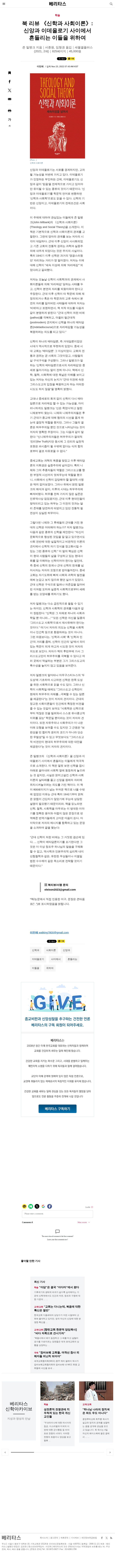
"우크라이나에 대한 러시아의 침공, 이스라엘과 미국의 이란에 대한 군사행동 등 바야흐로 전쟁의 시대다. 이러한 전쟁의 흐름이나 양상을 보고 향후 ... (57, 1431)
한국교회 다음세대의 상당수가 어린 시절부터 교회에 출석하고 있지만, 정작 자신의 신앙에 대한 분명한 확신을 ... (57, 1318)
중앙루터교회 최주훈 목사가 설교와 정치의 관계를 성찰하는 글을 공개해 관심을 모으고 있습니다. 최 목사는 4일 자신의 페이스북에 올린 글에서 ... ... (96, 1428)
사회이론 (51, 950)
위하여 (49, 968)
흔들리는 (72, 959)
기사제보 (75, 1538)
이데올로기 (38, 959)
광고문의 (54, 1538)
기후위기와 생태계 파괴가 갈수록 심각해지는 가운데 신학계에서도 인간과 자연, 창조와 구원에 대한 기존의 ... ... (57, 1295)
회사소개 (44, 1538)
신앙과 (66, 950)
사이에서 (56, 959)
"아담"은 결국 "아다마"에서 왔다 (59, 1287)
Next (110, 1452)
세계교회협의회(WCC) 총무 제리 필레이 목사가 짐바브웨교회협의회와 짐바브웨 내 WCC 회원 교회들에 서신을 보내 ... (57, 1364)
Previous (5, 1452)
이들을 (35, 968)
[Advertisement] (57, 1494)
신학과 (35, 950)
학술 (46, 1404)
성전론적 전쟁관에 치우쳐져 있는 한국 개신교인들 (57, 1413)
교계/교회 (87, 1404)
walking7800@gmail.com (54, 932)
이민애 (40, 66)
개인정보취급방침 (89, 1538)
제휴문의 (64, 1538)
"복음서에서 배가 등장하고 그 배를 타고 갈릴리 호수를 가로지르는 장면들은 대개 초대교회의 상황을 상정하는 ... (56, 1341)
